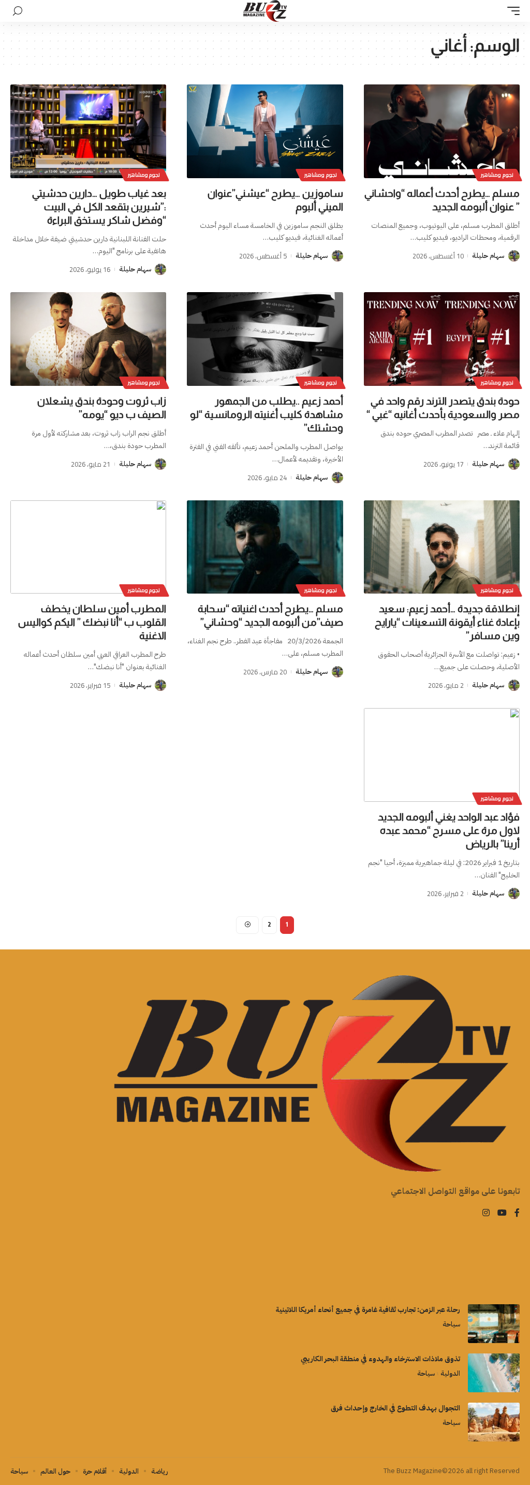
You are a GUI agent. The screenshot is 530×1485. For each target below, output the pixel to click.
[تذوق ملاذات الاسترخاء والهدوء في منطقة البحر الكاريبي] (494, 1372)
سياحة (451, 1324)
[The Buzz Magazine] (265, 11)
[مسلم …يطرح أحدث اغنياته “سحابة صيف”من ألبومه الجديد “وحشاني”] (265, 547)
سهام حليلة (488, 256)
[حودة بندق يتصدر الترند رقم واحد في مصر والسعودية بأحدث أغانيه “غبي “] (442, 339)
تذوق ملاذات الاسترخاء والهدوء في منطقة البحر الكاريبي (380, 1358)
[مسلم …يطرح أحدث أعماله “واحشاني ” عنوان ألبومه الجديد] (442, 131)
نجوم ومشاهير (497, 175)
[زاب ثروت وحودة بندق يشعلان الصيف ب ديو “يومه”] (88, 339)
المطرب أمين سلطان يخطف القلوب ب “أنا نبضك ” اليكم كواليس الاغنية (92, 622)
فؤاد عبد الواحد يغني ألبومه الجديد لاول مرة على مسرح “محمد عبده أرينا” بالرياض (449, 830)
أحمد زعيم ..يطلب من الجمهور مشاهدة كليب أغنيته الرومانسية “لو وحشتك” (266, 414)
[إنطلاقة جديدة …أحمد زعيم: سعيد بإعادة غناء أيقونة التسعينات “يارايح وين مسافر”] (442, 547)
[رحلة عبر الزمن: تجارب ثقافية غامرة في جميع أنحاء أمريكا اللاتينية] (494, 1323)
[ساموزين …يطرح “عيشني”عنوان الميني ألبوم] (265, 131)
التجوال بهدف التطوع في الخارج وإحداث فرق (395, 1408)
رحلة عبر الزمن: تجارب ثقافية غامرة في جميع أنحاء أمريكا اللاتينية (368, 1309)
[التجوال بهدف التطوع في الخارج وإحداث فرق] (494, 1422)
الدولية (450, 1373)
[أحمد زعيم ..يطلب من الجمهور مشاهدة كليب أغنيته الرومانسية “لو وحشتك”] (265, 339)
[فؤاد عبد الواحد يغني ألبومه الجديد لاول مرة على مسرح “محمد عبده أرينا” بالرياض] (442, 755)
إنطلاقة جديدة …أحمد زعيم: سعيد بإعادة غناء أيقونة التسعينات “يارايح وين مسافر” (447, 622)
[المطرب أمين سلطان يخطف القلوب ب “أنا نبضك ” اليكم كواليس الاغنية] (88, 547)
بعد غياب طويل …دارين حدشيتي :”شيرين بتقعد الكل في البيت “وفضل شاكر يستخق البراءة (99, 207)
